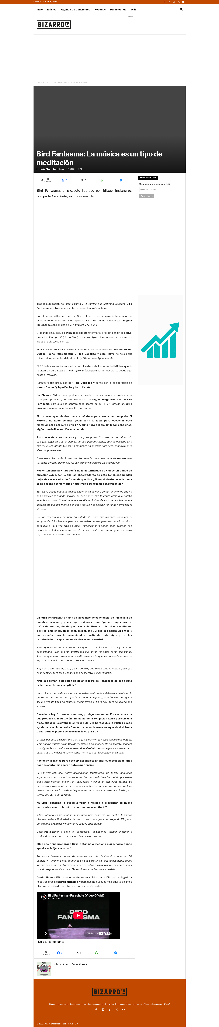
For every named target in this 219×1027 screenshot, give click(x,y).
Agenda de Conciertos (75, 9)
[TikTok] (174, 2)
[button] (181, 9)
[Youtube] (183, 2)
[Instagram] (169, 2)
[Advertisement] (131, 24)
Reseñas (100, 9)
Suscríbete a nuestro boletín (155, 184)
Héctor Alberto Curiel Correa (52, 169)
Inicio (39, 9)
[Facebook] (165, 2)
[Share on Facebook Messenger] (122, 180)
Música (51, 9)
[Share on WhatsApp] (103, 180)
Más (133, 9)
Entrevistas (47, 83)
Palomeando (118, 9)
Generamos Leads (57, 1023)
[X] (179, 2)
